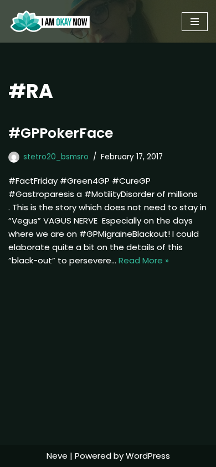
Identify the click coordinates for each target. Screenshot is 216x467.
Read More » (144, 260)
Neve (57, 455)
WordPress (148, 455)
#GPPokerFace (60, 133)
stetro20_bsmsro (56, 157)
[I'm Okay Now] (50, 21)
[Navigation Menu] (195, 21)
